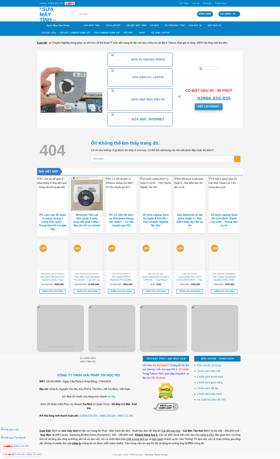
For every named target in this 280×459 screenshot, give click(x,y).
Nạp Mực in (47, 434)
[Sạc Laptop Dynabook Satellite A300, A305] (224, 255)
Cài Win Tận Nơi (193, 430)
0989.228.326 (108, 415)
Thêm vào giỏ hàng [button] (52, 291)
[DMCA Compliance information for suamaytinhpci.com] (165, 406)
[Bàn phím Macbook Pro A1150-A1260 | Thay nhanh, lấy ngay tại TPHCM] (52, 255)
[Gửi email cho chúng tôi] (236, 3)
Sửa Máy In (195, 25)
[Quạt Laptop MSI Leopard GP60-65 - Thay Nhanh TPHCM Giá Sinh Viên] (155, 255)
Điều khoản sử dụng (209, 365)
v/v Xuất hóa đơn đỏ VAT (211, 399)
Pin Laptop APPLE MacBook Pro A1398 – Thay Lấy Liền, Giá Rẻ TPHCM (121, 278)
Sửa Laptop (113, 25)
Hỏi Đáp (128, 33)
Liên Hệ (195, 3)
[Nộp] (105, 14)
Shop (142, 33)
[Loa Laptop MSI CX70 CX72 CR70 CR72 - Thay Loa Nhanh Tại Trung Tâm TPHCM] (189, 255)
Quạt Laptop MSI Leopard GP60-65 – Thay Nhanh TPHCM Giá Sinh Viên (155, 278)
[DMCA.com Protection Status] (165, 391)
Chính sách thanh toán (210, 376)
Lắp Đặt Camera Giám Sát (74, 33)
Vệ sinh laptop (160, 33)
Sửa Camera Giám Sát (107, 33)
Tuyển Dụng (220, 3)
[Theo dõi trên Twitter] (233, 3)
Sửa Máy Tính (92, 25)
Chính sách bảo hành (209, 394)
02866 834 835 (21, 446)
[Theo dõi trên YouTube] (239, 3)
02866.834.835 (89, 415)
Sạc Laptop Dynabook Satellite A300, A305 (224, 278)
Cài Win (154, 25)
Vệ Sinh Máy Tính (175, 25)
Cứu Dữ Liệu (48, 33)
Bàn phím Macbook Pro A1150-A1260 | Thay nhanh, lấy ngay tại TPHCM (53, 278)
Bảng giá (207, 3)
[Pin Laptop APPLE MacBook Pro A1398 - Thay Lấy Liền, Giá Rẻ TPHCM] (121, 255)
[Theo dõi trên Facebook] (230, 3)
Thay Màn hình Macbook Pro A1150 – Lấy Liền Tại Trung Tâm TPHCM (87, 278)
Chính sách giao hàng (209, 382)
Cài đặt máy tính (170, 430)
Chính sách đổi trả (208, 388)
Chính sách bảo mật (208, 371)
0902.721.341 (126, 415)
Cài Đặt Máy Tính (136, 25)
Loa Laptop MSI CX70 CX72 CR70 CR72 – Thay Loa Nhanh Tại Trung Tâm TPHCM (189, 278)
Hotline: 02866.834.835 (52, 3)
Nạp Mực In (214, 25)
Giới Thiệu (184, 3)
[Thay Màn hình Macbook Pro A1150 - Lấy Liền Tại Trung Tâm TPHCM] (86, 255)
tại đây (111, 396)
